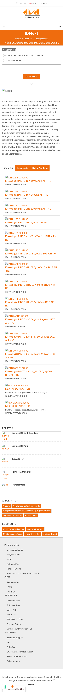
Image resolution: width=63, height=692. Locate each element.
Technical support (15, 637)
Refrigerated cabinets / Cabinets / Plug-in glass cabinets (33, 42)
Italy (21, 3)
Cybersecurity (13, 661)
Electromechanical (15, 550)
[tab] (8, 168)
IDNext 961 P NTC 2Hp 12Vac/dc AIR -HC (28, 208)
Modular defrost (50, 534)
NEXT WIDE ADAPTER (17, 388)
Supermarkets (31, 515)
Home (18, 38)
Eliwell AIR (11, 610)
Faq (8, 642)
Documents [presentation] (22, 168)
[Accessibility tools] (12, 687)
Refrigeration (41, 38)
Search (33, 76)
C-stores (7, 506)
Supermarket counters (12, 515)
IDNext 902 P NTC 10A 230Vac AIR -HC (26, 194)
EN (33, 3)
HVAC (9, 559)
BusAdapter (17, 459)
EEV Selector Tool (15, 619)
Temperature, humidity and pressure (23, 573)
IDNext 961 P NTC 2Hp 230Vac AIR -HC (26, 222)
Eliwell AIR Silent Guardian (24, 433)
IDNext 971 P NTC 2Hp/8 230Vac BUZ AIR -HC (31, 253)
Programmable (13, 554)
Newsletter (12, 614)
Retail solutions (14, 568)
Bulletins (11, 647)
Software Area (13, 605)
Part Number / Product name (26, 55)
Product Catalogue (15, 624)
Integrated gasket (32, 534)
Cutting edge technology (13, 529)
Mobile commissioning (12, 534)
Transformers (18, 485)
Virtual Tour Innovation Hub (19, 628)
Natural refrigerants (35, 529)
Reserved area (13, 600)
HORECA (11, 591)
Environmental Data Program (20, 651)
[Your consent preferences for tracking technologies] (5, 687)
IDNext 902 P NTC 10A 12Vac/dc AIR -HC (28, 181)
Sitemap (31, 684)
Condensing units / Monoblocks (26, 506)
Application (15, 60)
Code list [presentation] (8, 168)
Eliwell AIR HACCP (20, 446)
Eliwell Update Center (17, 656)
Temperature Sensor (21, 472)
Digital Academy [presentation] (40, 168)
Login (42, 3)
